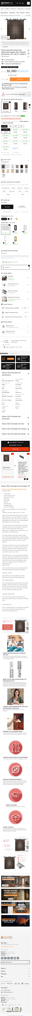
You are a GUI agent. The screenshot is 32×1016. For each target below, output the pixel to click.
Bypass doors (21, 8)
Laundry (8, 194)
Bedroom (20, 188)
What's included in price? (22, 71)
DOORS (7, 8)
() (9, 75)
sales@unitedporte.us (8, 992)
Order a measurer (24, 121)
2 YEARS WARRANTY (7, 341)
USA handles (22, 207)
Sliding (3, 384)
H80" (10, 126)
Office (4, 191)
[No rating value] (4, 353)
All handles (7, 206)
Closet (3, 411)
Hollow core (18, 392)
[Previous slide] (30, 107)
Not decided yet (5, 188)
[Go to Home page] (7, 3)
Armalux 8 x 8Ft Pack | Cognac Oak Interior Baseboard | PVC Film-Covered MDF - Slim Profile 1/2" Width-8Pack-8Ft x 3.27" (23, 468)
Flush (16, 408)
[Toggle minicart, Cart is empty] (20, 3)
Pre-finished (18, 384)
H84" (16, 126)
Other (22, 194)
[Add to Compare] (28, 53)
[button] (8, 359)
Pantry (19, 191)
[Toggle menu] (28, 3)
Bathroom (26, 188)
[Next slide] (30, 105)
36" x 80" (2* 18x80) (6, 400)
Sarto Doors (22, 94)
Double (17, 380)
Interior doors (13, 8)
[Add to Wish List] (28, 50)
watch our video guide (8, 122)
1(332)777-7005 (6, 990)
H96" (21, 126)
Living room (12, 191)
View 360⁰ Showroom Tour (7, 946)
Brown (3, 404)
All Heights (4, 126)
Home (2, 8)
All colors (4, 219)
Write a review (13, 75)
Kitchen (13, 188)
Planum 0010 (6, 467)
